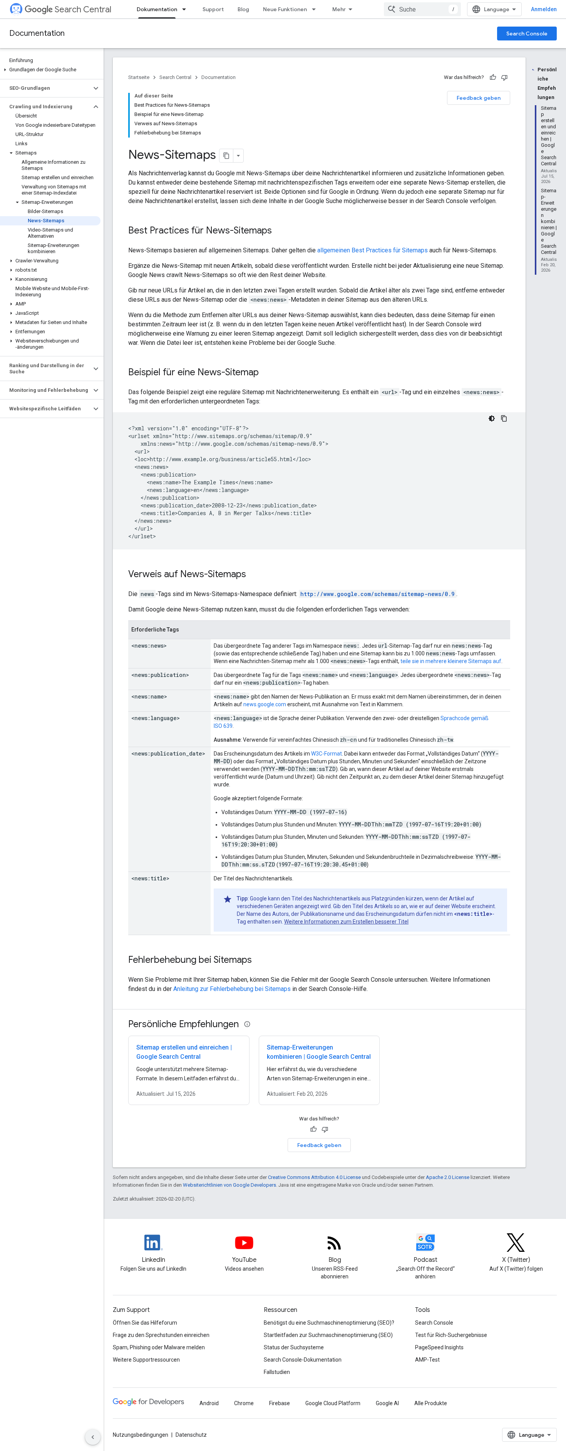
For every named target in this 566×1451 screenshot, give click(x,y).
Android (209, 1403)
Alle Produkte (430, 1403)
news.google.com (264, 704)
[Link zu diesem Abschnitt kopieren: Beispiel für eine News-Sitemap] (266, 373)
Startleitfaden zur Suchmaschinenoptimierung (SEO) (328, 1335)
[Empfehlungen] (247, 1024)
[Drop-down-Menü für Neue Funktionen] (316, 9)
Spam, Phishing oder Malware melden (159, 1347)
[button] (50, 69)
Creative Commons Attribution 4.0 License (314, 1177)
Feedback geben (479, 97)
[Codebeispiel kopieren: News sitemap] (504, 418)
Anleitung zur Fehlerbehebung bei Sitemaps (232, 989)
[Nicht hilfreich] (504, 77)
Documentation (37, 33)
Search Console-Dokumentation (303, 1360)
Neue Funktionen (285, 9)
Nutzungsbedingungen (140, 1435)
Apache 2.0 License (447, 1177)
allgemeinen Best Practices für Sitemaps (372, 250)
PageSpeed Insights (439, 1347)
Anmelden (544, 9)
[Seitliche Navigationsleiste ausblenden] (92, 1437)
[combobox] (422, 9)
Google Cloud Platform (332, 1403)
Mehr (339, 9)
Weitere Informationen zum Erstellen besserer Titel (346, 922)
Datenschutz (191, 1435)
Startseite (138, 77)
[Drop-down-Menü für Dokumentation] (186, 9)
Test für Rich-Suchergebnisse (451, 1335)
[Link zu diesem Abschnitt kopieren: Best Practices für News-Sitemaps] (279, 231)
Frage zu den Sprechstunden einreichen (161, 1335)
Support (213, 9)
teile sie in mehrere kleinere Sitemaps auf (450, 661)
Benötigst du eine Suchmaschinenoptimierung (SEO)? (329, 1323)
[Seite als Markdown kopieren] (226, 155)
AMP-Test (427, 1360)
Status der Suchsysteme (294, 1347)
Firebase (279, 1403)
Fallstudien (277, 1372)
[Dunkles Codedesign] (492, 418)
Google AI (387, 1403)
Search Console (527, 33)
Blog (243, 9)
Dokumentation (157, 9)
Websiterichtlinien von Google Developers (229, 1185)
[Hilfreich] (493, 77)
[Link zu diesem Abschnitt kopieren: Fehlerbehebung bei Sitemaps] (259, 960)
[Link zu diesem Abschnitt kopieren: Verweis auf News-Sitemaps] (253, 574)
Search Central (83, 9)
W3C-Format (326, 754)
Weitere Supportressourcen (146, 1360)
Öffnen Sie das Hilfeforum (145, 1323)
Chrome (244, 1403)
